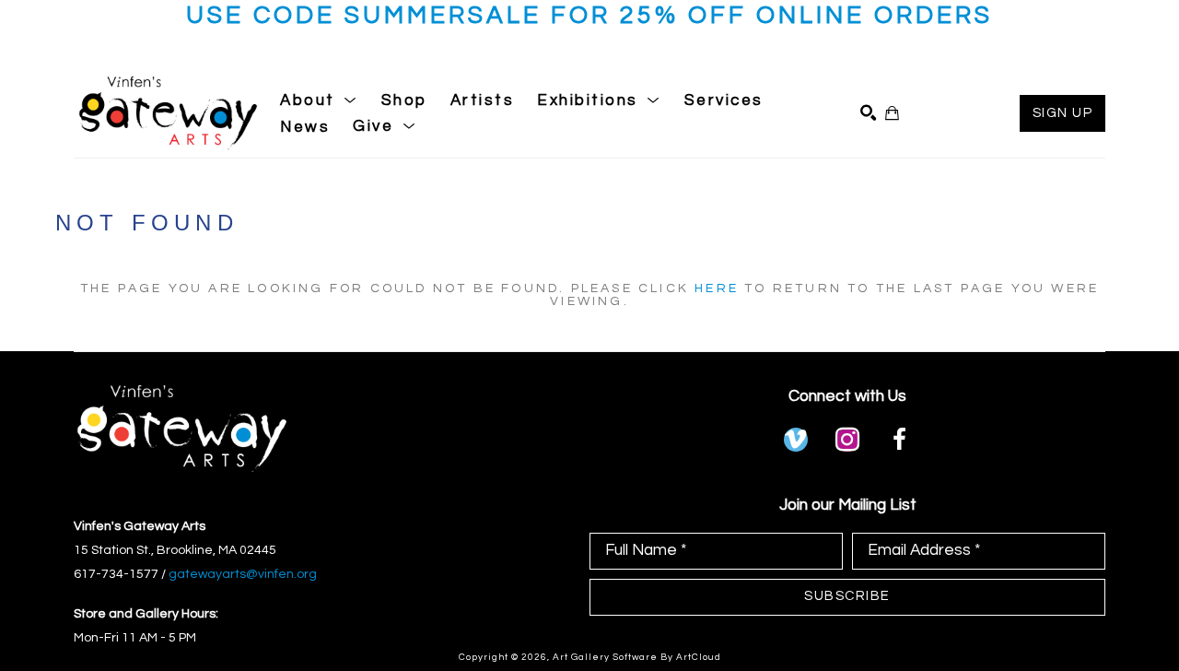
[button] (319, 100)
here (717, 288)
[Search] (868, 113)
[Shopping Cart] (892, 113)
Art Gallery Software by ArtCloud (637, 657)
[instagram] (847, 440)
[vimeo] (796, 440)
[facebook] (899, 440)
